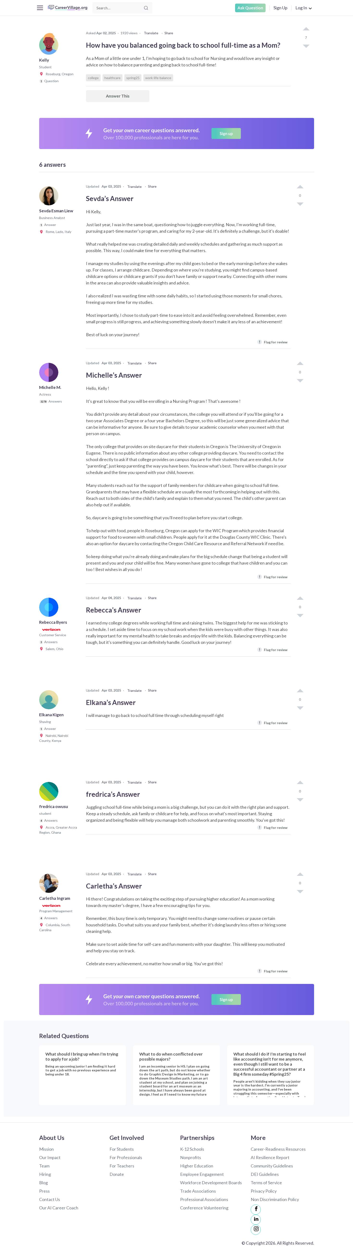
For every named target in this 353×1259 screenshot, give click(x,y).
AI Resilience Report (270, 1157)
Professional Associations (204, 1199)
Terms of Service (266, 1182)
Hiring (45, 1174)
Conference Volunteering (204, 1207)
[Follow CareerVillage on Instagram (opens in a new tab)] (256, 1230)
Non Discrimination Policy (275, 1199)
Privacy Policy (264, 1191)
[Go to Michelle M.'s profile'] (50, 374)
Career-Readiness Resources (278, 1149)
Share (168, 33)
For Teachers (122, 1165)
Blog (43, 1182)
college (93, 78)
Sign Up (280, 7)
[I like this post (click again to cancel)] (306, 29)
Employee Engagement (202, 1174)
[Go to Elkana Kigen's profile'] (50, 701)
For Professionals (126, 1157)
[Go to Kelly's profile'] (50, 46)
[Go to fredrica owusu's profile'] (50, 793)
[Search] (146, 8)
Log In (301, 7)
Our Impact (50, 1157)
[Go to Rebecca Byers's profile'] (50, 609)
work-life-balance (158, 78)
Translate (151, 33)
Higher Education (196, 1165)
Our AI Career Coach (58, 1207)
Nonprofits (190, 1157)
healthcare (112, 78)
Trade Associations (198, 1191)
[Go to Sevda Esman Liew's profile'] (50, 197)
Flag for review (273, 341)
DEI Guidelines (265, 1174)
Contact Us (49, 1199)
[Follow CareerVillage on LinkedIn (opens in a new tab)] (256, 1220)
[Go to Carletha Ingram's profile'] (50, 885)
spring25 (133, 78)
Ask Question (250, 7)
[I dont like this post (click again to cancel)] (306, 46)
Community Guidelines (272, 1165)
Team (44, 1165)
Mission (46, 1149)
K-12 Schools (192, 1149)
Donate (117, 1174)
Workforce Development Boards (211, 1182)
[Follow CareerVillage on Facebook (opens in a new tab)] (256, 1210)
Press (44, 1191)
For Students (122, 1149)
